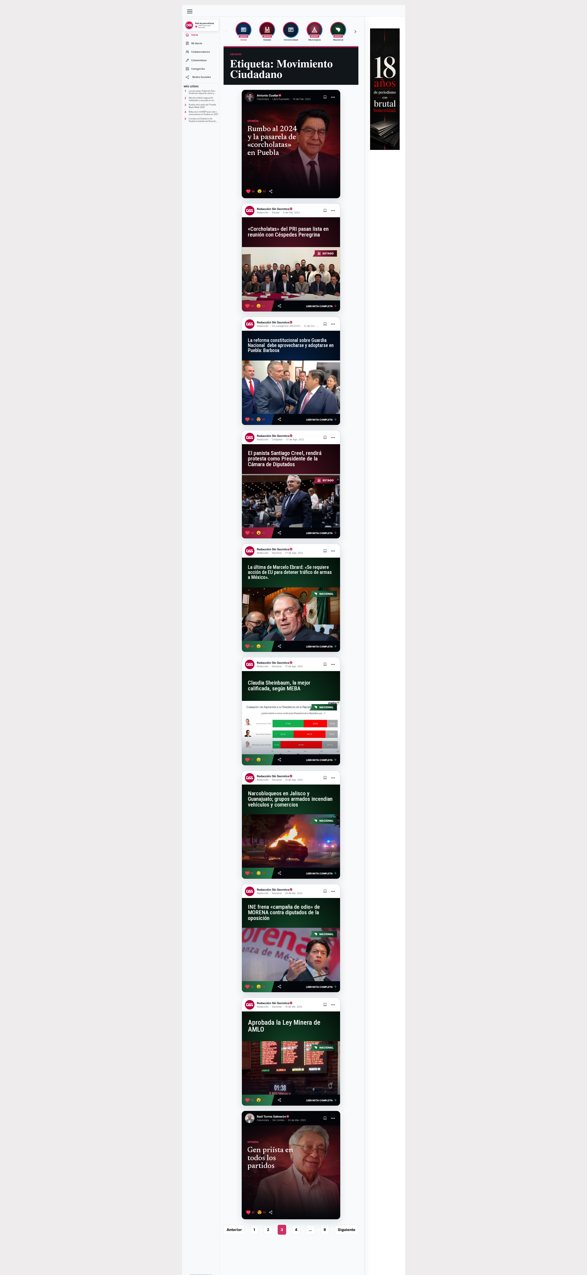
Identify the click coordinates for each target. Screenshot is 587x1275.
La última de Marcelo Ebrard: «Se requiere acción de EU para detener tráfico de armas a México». (290, 572)
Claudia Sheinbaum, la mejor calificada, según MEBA (279, 685)
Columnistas (199, 60)
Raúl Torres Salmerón (271, 1116)
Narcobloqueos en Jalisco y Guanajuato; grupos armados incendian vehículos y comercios (290, 799)
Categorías (198, 68)
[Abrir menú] (190, 11)
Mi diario (196, 43)
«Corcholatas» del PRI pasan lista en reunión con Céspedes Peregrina (288, 232)
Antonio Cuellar (267, 95)
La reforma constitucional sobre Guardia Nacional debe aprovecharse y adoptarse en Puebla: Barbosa (291, 345)
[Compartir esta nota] (271, 191)
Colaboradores (200, 51)
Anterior (234, 1229)
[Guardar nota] (325, 97)
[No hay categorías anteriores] (227, 31)
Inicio (194, 34)
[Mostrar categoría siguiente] (354, 31)
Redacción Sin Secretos (273, 208)
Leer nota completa (321, 305)
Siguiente (346, 1229)
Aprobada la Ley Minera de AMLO (284, 1026)
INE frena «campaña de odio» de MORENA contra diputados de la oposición (284, 912)
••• (333, 97)
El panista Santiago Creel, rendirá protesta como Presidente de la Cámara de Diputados (284, 459)
